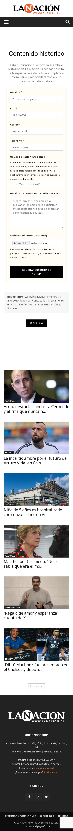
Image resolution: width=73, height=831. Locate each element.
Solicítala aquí (50, 772)
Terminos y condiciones (20, 816)
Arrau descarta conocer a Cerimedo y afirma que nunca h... (36, 409)
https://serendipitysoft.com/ (36, 826)
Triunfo (9, 452)
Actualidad (46, 816)
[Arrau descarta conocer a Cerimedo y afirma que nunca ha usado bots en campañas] (36, 386)
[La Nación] (36, 9)
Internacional (12, 607)
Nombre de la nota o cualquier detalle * (35, 193)
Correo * (15, 124)
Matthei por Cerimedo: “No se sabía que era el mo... (31, 564)
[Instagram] (38, 796)
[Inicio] (36, 721)
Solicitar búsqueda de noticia (36, 272)
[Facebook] (29, 796)
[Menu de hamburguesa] (6, 22)
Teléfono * (17, 140)
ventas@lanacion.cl (44, 768)
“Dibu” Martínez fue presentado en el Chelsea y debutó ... (36, 667)
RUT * (13, 108)
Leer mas (35, 686)
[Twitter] (46, 797)
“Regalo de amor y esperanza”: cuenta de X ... (32, 615)
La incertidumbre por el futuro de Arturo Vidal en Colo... (35, 461)
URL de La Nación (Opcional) (27, 156)
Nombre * (16, 92)
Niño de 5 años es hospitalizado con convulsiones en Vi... (33, 512)
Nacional (10, 401)
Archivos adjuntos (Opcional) (28, 235)
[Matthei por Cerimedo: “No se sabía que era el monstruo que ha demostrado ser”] (36, 541)
